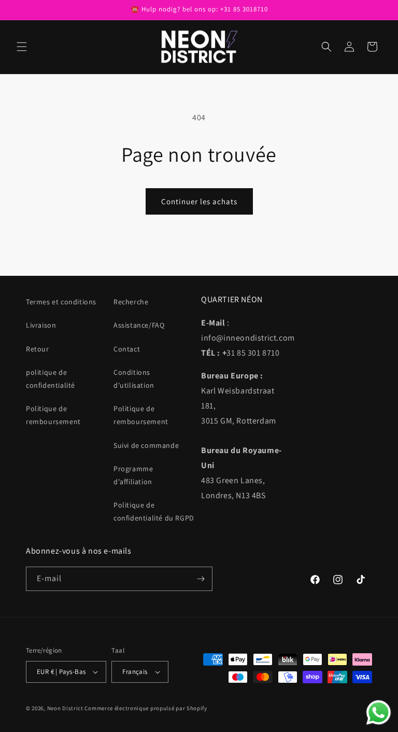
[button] (21, 46)
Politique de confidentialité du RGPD (153, 511)
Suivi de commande (146, 445)
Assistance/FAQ (138, 325)
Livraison (41, 325)
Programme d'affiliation (133, 475)
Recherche (130, 301)
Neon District (66, 708)
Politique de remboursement (53, 415)
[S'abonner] (200, 579)
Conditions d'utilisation (133, 379)
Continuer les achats (199, 201)
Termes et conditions (61, 301)
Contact (126, 349)
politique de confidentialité (50, 379)
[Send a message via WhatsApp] (378, 712)
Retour (37, 349)
